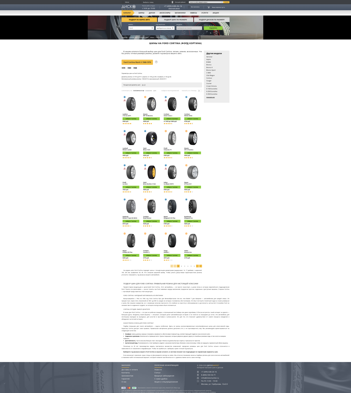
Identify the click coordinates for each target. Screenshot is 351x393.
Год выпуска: (160, 24)
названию (148, 90)
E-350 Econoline (211, 94)
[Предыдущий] (175, 266)
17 (144, 85)
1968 (135, 68)
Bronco (208, 65)
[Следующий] (197, 266)
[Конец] (200, 266)
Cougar (208, 81)
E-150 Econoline (211, 89)
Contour (209, 78)
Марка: (130, 24)
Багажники (180, 13)
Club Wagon (210, 75)
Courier (209, 83)
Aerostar (209, 57)
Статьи (157, 373)
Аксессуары (165, 13)
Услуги (204, 13)
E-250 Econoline (211, 91)
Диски (152, 13)
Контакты (126, 373)
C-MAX (208, 73)
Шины (141, 13)
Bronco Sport (211, 70)
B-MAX (208, 62)
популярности (138, 90)
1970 (123, 68)
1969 (129, 68)
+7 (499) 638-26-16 (173, 6)
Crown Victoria (211, 86)
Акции (216, 13)
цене (154, 90)
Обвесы (193, 13)
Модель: (179, 24)
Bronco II (209, 67)
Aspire (208, 59)
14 (142, 85)
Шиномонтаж (127, 376)
